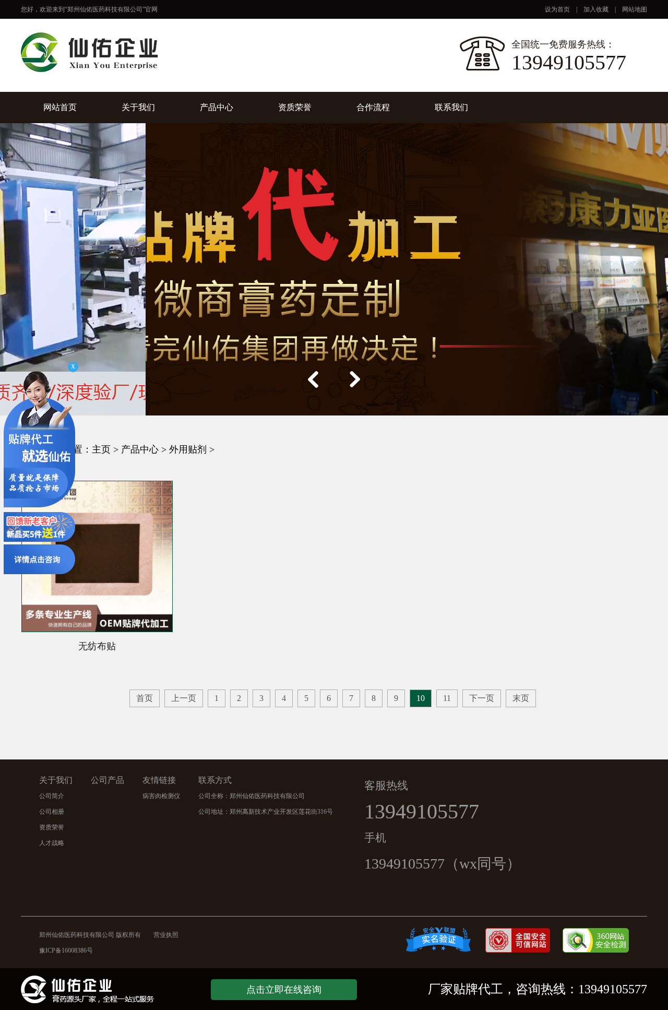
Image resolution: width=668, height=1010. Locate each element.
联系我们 (451, 107)
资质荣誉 (295, 107)
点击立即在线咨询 (283, 989)
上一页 (183, 698)
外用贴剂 (188, 449)
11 (447, 698)
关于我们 (138, 107)
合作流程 (373, 107)
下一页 (481, 698)
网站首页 (60, 107)
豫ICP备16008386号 (78, 950)
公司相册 (51, 811)
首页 (144, 698)
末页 (520, 698)
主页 (101, 449)
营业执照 (165, 934)
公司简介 (51, 796)
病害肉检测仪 (161, 796)
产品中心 (216, 107)
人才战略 (51, 843)
